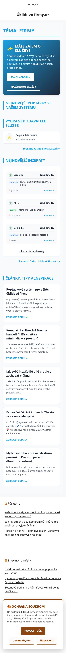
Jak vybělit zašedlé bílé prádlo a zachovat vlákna (29, 373)
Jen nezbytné (22, 640)
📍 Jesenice (13, 190)
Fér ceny (14, 503)
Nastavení (46, 640)
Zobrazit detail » (17, 317)
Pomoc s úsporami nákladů (34, 234)
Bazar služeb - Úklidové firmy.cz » (39, 261)
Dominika (19, 228)
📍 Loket (12, 240)
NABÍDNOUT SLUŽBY (23, 86)
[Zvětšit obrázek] (11, 175)
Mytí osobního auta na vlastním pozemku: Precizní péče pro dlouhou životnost (29, 457)
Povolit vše (33, 630)
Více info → (49, 190)
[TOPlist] (11, 549)
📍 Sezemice (14, 215)
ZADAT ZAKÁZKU (20, 77)
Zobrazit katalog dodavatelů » (41, 148)
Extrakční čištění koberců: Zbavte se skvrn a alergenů (30, 414)
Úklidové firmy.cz (33, 14)
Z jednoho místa (19, 560)
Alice (16, 203)
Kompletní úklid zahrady (31, 209)
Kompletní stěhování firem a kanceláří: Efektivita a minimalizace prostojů (26, 334)
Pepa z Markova (26, 135)
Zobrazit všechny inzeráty (31, 251)
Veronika (18, 175)
